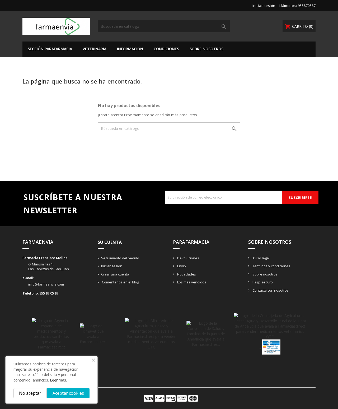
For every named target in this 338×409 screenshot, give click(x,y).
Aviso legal (261, 258)
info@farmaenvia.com (46, 284)
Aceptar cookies (68, 393)
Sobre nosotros (206, 48)
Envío (181, 266)
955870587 (307, 5)
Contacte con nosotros (270, 290)
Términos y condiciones (271, 266)
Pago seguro (262, 282)
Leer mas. (58, 380)
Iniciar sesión (111, 266)
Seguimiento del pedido (120, 258)
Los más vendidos (191, 282)
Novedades (186, 274)
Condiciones (166, 48)
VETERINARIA (94, 48)
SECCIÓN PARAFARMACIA (50, 48)
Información (130, 48)
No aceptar (30, 393)
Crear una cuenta (115, 274)
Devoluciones (187, 258)
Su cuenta (110, 242)
